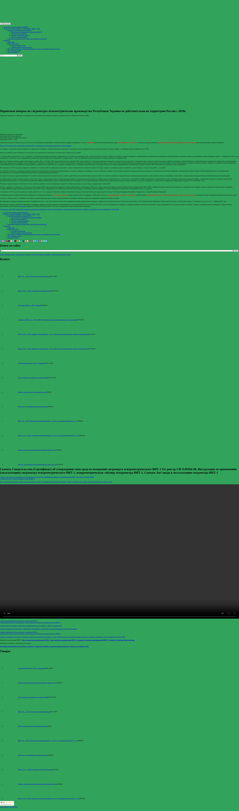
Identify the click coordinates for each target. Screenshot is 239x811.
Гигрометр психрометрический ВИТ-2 (19, 30)
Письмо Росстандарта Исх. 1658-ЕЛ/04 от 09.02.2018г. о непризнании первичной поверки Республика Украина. (36, 146)
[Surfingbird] (34, 241)
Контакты (7, 40)
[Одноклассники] (3, 241)
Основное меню (5, 23)
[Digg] (15, 241)
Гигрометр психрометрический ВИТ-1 (16, 27)
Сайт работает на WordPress (9, 807)
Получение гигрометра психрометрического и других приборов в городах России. (33, 49)
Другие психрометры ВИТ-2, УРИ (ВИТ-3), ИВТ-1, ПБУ (22, 28)
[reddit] (17, 241)
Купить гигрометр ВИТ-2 (19, 37)
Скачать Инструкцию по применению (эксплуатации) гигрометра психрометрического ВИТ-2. (30, 622)
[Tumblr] (38, 241)
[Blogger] (11, 241)
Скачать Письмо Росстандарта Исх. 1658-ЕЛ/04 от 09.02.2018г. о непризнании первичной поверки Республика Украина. (38, 629)
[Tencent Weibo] (36, 241)
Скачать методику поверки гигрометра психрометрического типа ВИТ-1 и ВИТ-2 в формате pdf (31, 626)
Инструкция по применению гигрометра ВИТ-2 (26, 32)
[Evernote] (19, 241)
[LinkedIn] (21, 241)
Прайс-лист (11, 42)
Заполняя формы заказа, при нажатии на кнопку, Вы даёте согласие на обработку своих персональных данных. (35, 254)
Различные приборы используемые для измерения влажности (27, 39)
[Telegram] (46, 241)
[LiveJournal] (23, 241)
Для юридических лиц (18, 45)
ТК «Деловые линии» (14, 50)
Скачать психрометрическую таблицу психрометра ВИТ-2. (19, 621)
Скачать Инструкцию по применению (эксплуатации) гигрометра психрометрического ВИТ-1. (30, 634)
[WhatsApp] (42, 241)
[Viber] (40, 241)
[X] (9, 241)
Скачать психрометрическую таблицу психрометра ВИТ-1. (19, 632)
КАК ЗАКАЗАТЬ (13, 44)
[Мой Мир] (5, 241)
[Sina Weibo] (31, 241)
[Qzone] (27, 241)
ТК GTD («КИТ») (13, 52)
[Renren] (29, 241)
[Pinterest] (7, 241)
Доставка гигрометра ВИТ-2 (20, 35)
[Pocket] (25, 241)
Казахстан (23, 206)
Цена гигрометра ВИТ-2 (19, 34)
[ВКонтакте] (1, 241)
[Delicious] (13, 241)
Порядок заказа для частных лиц (21, 47)
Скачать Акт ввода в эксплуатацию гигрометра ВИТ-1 (17, 479)
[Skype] (44, 241)
